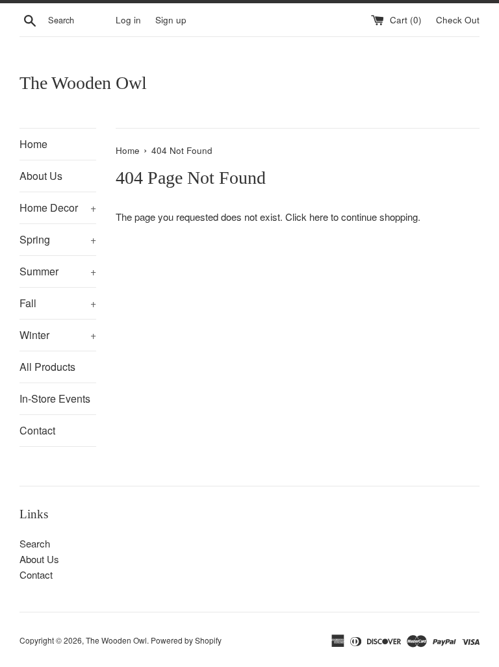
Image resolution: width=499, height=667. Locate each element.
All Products (47, 366)
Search (34, 543)
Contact (37, 430)
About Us (40, 175)
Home (33, 143)
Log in (128, 20)
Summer (57, 271)
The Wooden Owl (83, 83)
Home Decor (57, 207)
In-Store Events (54, 398)
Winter (57, 334)
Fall (57, 303)
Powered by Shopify (186, 640)
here (318, 216)
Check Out (458, 20)
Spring (57, 239)
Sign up (170, 20)
